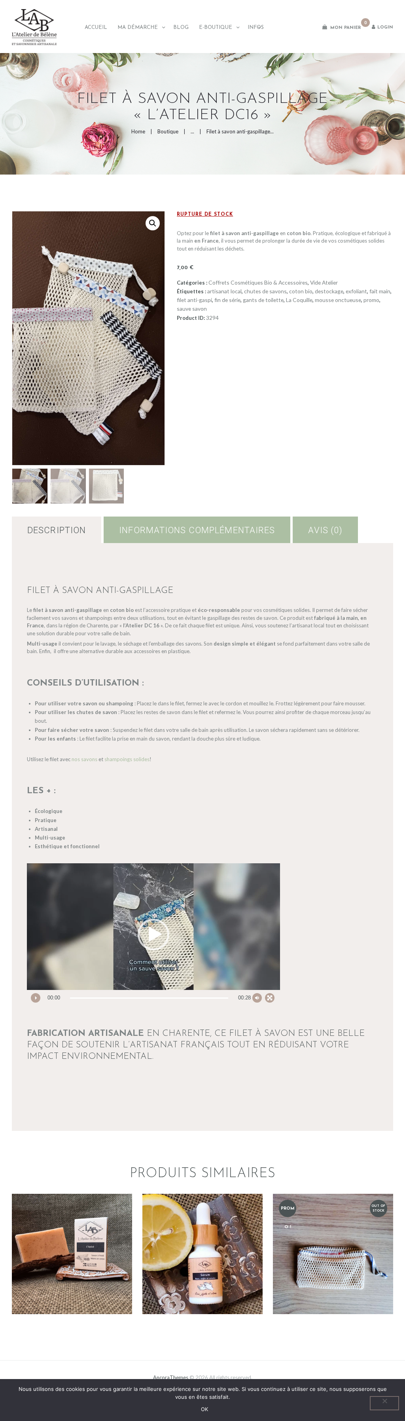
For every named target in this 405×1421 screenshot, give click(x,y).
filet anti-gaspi (194, 299)
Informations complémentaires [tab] (197, 530)
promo (371, 299)
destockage (329, 291)
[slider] (149, 998)
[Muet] (257, 998)
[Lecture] (35, 998)
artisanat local (224, 291)
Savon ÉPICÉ (72, 1229)
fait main (379, 291)
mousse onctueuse (338, 299)
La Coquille (299, 299)
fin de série (227, 299)
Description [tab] (56, 530)
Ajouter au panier (333, 1286)
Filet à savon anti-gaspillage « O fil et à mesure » (333, 1229)
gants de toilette (263, 299)
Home (138, 131)
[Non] (384, 1403)
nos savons (84, 759)
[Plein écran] (269, 998)
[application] (153, 934)
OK (204, 1409)
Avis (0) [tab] (325, 530)
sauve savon (192, 308)
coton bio (300, 291)
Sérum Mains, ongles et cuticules (202, 1229)
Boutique (167, 131)
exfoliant (356, 291)
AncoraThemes (170, 1377)
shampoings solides (127, 759)
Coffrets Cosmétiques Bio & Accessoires (258, 282)
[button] (153, 223)
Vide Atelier (324, 282)
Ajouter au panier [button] (72, 1275)
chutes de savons (265, 291)
